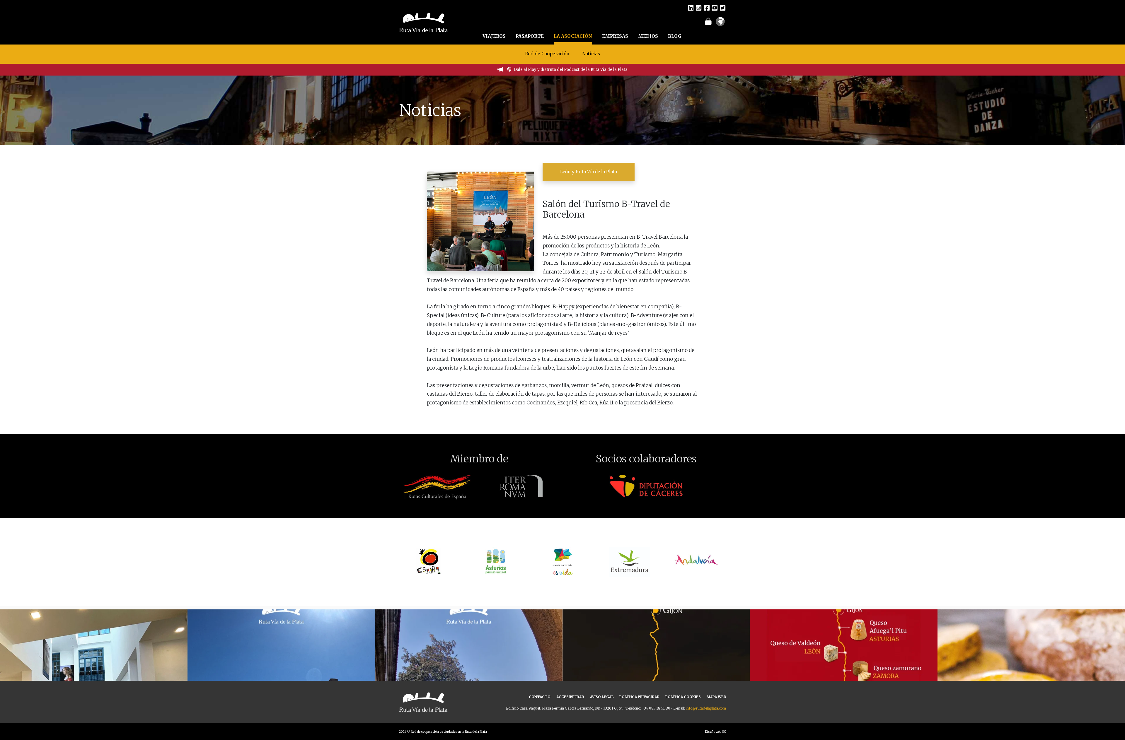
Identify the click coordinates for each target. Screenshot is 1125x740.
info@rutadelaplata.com (706, 708)
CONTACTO (539, 697)
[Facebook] (707, 7)
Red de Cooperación (547, 54)
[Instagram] (698, 7)
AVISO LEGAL (601, 697)
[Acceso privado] (708, 21)
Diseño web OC (715, 732)
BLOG (675, 36)
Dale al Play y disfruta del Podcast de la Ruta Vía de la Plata (571, 69)
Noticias (591, 54)
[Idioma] (720, 23)
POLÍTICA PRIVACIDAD (639, 697)
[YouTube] (714, 7)
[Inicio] (423, 21)
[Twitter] (722, 7)
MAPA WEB (716, 697)
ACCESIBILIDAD (570, 697)
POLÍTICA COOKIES (683, 697)
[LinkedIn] (690, 7)
